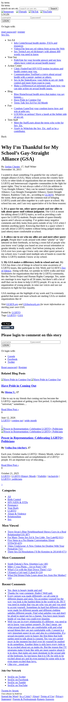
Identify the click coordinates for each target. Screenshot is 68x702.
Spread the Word (9, 696)
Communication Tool (37, 75)
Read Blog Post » (10, 409)
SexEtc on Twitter (17, 676)
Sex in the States (38, 81)
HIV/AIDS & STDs (18, 502)
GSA (20, 315)
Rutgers (41, 699)
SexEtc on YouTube (18, 685)
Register (23, 367)
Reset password (9, 367)
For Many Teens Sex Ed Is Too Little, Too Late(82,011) (35, 537)
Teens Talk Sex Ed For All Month (31, 102)
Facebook (12, 359)
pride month (31, 420)
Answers (49, 699)
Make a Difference (39, 87)
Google (11, 356)
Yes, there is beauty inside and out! (25, 590)
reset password (8, 32)
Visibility (41, 476)
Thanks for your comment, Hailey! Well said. (30, 593)
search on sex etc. (10, 8)
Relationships (14, 516)
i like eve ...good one (18, 664)
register (21, 32)
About (36, 696)
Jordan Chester (12, 166)
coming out (17, 420)
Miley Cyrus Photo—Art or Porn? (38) (27, 566)
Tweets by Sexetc (10, 690)
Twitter (11, 362)
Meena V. (10, 392)
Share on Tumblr (7, 327)
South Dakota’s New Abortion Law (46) (28, 563)
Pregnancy (13, 505)
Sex (9, 519)
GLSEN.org (12, 304)
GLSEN (49, 194)
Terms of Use (47, 696)
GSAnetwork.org (31, 304)
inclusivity (53, 476)
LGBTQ (16, 312)
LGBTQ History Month (24, 476)
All (9, 496)
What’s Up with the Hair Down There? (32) (29, 569)
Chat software (6, 694)
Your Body (13, 508)
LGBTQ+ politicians (11, 479)
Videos (39, 48)
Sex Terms (37, 53)
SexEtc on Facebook (18, 679)
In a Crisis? (25, 696)
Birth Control (14, 499)
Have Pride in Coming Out (27, 100)
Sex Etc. (5, 34)
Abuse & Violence (17, 513)
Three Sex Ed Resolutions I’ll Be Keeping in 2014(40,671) (37, 551)
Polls (37, 61)
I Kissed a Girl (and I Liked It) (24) (25, 572)
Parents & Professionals (24, 699)
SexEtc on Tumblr (17, 682)
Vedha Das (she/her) (16, 447)
